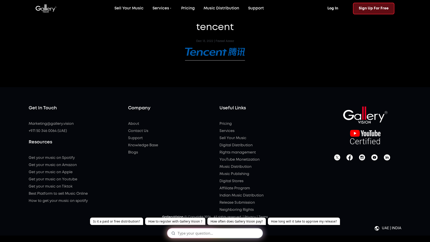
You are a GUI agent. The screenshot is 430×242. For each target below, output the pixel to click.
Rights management (237, 152)
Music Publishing (234, 174)
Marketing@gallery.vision (51, 123)
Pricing (188, 8)
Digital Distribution (236, 145)
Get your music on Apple (51, 172)
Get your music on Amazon (53, 165)
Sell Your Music (129, 8)
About (133, 123)
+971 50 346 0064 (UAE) (48, 131)
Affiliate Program (234, 188)
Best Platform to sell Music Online (58, 193)
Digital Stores (231, 181)
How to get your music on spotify (58, 201)
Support (256, 8)
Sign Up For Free (374, 8)
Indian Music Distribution (241, 195)
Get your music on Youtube (53, 179)
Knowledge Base (143, 145)
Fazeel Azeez (225, 41)
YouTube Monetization (239, 159)
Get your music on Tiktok (51, 186)
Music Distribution (221, 8)
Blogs (133, 152)
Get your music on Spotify (52, 158)
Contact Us (138, 131)
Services (161, 8)
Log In (332, 8)
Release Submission (237, 202)
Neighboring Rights (236, 210)
